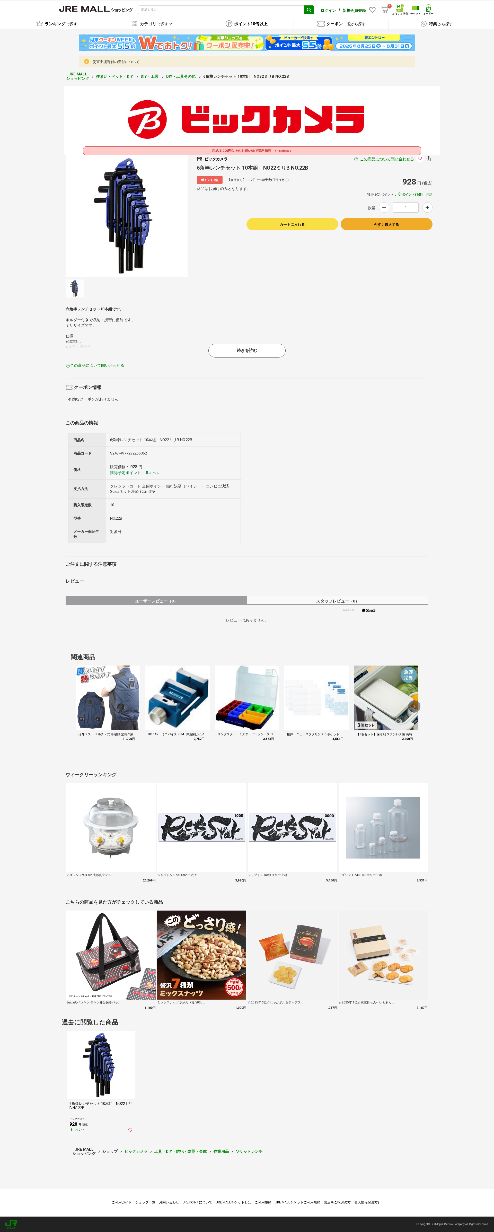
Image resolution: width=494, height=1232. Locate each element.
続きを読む (247, 350)
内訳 (429, 194)
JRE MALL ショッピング (77, 76)
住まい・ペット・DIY (115, 76)
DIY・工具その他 (181, 76)
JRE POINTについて (197, 1202)
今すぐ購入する (386, 224)
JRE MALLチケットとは (233, 1202)
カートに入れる (292, 224)
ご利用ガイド (122, 1202)
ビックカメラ (136, 1151)
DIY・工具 (150, 76)
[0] (385, 9)
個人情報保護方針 (367, 1202)
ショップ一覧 (145, 1202)
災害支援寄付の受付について (116, 62)
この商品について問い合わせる (387, 159)
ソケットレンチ (249, 1151)
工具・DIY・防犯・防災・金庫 (180, 1151)
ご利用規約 (263, 1202)
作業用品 (221, 1151)
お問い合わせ (169, 1202)
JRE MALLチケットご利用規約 (297, 1202)
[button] (414, 706)
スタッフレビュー (337, 601)
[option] (127, 216)
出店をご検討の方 (337, 1202)
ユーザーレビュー (156, 601)
